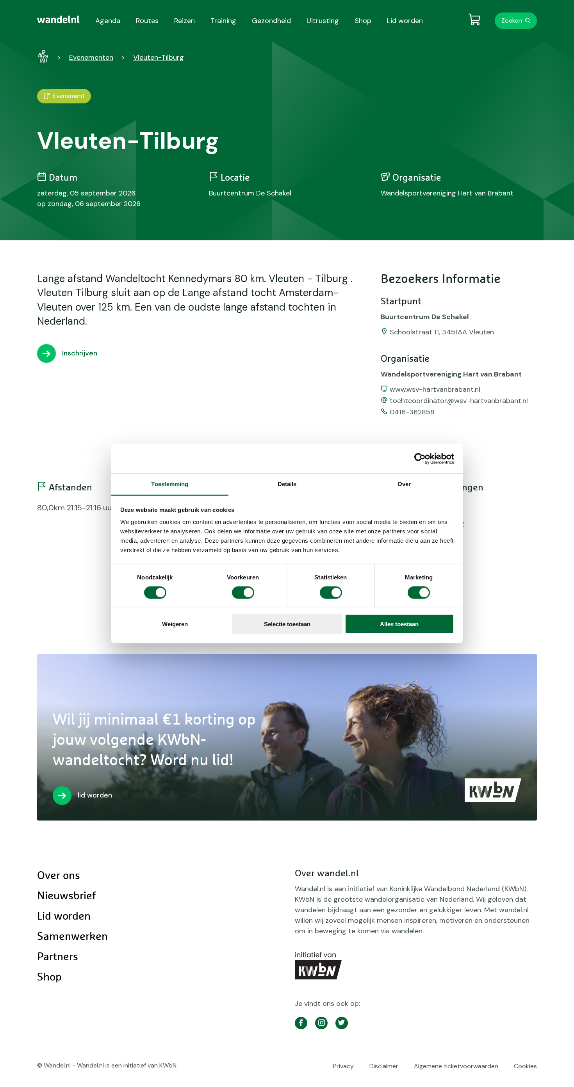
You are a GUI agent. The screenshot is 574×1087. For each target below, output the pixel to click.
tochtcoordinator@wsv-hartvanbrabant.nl (459, 400)
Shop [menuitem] (363, 20)
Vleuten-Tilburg (158, 57)
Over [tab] (404, 484)
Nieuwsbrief (66, 896)
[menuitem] (58, 19)
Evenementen (91, 57)
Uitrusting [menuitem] (323, 20)
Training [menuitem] (223, 20)
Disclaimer (383, 1066)
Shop (49, 977)
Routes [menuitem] (147, 20)
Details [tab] (287, 484)
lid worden (95, 795)
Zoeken (511, 20)
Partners (57, 957)
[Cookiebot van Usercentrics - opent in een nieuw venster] (420, 458)
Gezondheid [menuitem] (271, 20)
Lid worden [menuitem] (405, 20)
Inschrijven (79, 353)
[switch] (243, 592)
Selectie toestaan (287, 624)
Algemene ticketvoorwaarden (456, 1066)
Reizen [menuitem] (184, 20)
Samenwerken (72, 936)
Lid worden (64, 916)
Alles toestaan (399, 624)
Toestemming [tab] (169, 484)
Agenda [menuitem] (107, 20)
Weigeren (175, 624)
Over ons (58, 875)
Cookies (525, 1066)
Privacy (343, 1066)
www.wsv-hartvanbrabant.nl (435, 389)
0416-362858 (412, 412)
